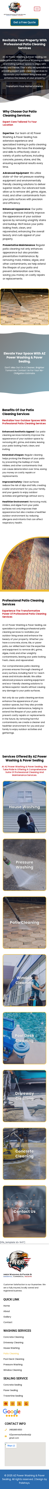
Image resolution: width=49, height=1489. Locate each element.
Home (6, 1305)
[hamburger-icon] (37, 9)
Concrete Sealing (12, 1384)
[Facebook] (5, 1403)
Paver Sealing (10, 1390)
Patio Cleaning (11, 1353)
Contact (7, 1322)
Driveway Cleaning (13, 1342)
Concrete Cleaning (13, 1337)
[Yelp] (19, 1403)
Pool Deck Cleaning (13, 1359)
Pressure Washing (12, 1364)
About (6, 1311)
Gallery (7, 1316)
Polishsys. (24, 1483)
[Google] (26, 1403)
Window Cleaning (12, 1370)
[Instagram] (12, 1403)
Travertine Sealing (13, 1395)
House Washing (11, 1348)
